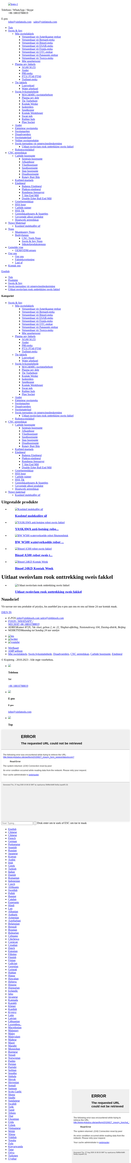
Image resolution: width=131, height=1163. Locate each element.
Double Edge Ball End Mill (37, 198)
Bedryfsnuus (22, 235)
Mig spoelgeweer (31, 61)
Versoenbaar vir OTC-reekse (37, 52)
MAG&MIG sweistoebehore (37, 94)
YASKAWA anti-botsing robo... (37, 529)
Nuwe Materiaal (17, 222)
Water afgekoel (30, 88)
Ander (25, 70)
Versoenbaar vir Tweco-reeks (37, 58)
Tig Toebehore (30, 100)
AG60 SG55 (29, 67)
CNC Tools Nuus (31, 238)
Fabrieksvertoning (24, 259)
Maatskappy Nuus (25, 232)
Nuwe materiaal (16, 491)
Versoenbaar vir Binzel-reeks (37, 42)
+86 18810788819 (18, 685)
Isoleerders (27, 106)
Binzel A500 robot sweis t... (34, 555)
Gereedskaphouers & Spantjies (31, 213)
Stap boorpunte (30, 171)
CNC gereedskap (17, 152)
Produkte (13, 280)
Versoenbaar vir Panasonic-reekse (40, 55)
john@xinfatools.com (19, 21)
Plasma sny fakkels (25, 64)
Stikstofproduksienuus (34, 244)
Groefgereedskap (24, 201)
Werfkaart (13, 647)
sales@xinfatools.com (45, 21)
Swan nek (27, 116)
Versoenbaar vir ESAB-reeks (37, 45)
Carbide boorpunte (25, 155)
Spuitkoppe (28, 110)
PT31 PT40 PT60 (31, 76)
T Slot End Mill (30, 195)
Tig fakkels (21, 82)
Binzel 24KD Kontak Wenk (34, 568)
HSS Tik (19, 210)
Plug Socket (28, 122)
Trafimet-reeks (29, 79)
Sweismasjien (22, 131)
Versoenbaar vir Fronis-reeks (37, 48)
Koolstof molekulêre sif (27, 225)
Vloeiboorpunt (30, 164)
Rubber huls (28, 119)
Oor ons (12, 253)
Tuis (10, 27)
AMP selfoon (15, 650)
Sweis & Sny (15, 30)
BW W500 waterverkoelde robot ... (39, 542)
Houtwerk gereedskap (27, 219)
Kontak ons (14, 265)
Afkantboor (28, 161)
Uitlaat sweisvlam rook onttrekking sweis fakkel (48, 146)
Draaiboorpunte (30, 174)
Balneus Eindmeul (32, 186)
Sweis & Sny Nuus (32, 241)
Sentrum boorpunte (32, 158)
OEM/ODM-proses (25, 250)
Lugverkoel (28, 85)
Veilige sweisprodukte (27, 140)
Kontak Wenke (30, 103)
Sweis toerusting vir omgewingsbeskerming (38, 143)
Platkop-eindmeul (31, 189)
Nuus (11, 229)
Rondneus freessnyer (33, 192)
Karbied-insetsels (24, 180)
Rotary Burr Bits (31, 177)
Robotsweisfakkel (24, 149)
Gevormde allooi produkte (29, 216)
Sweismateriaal (23, 137)
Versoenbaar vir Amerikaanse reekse (41, 36)
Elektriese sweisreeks (26, 128)
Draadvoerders (23, 134)
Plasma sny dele (30, 97)
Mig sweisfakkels (24, 33)
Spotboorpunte (30, 167)
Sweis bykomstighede (27, 91)
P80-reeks (27, 73)
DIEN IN (6, 612)
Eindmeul (20, 183)
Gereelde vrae (15, 247)
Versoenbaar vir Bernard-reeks (38, 39)
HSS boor (20, 204)
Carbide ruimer (23, 207)
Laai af (19, 262)
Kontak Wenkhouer (32, 113)
